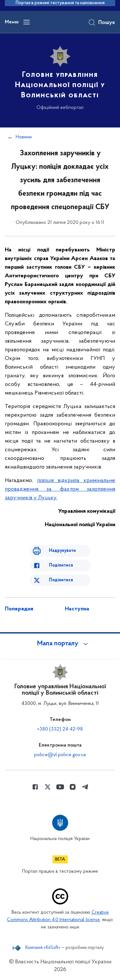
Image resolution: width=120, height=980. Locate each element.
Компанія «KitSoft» (42, 948)
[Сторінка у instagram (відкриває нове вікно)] (72, 787)
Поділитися (61, 565)
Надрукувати (62, 550)
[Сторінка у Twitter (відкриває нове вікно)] (48, 787)
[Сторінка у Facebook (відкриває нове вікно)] (35, 787)
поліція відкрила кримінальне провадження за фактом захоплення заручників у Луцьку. (60, 489)
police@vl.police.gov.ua (60, 754)
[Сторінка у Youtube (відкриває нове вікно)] (60, 787)
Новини (24, 137)
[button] (60, 644)
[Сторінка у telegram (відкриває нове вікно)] (85, 787)
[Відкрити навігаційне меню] (26, 22)
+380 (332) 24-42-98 (60, 729)
